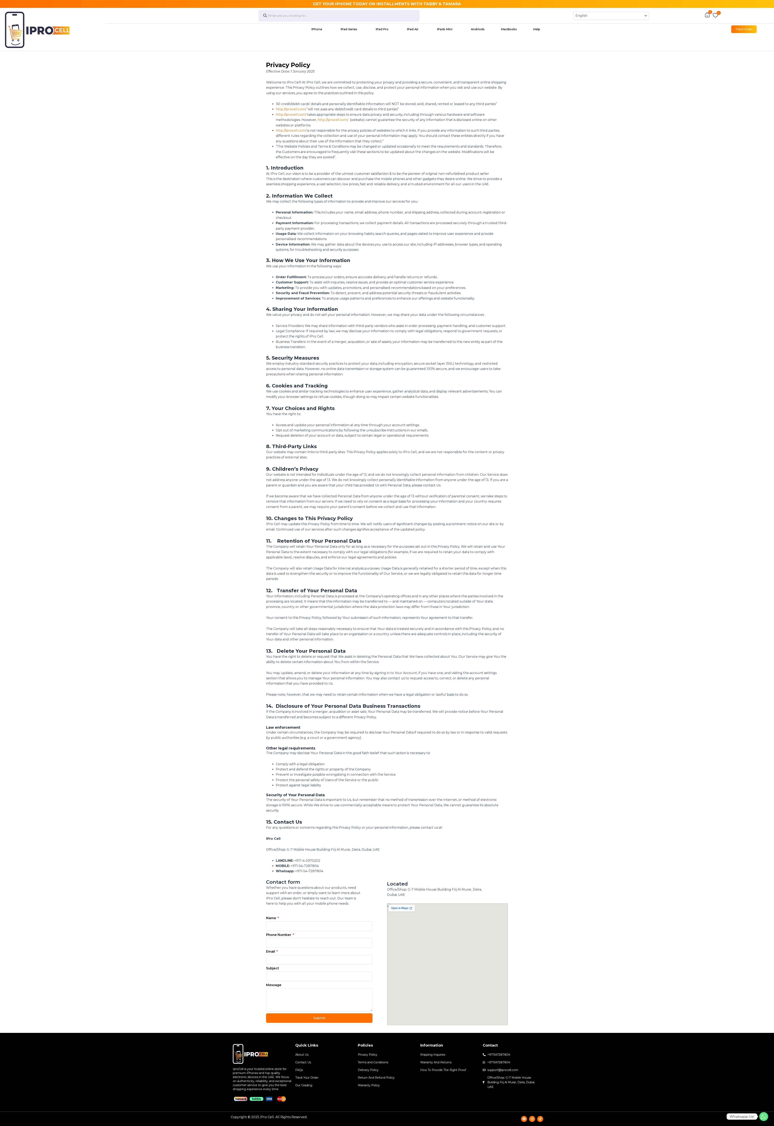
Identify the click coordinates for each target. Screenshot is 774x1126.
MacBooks (509, 29)
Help (536, 29)
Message (273, 985)
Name (271, 918)
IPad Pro (382, 29)
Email (271, 951)
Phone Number (279, 935)
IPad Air (412, 29)
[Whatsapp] (763, 1116)
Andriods (478, 29)
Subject (272, 968)
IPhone (316, 29)
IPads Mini (444, 29)
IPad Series (349, 29)
